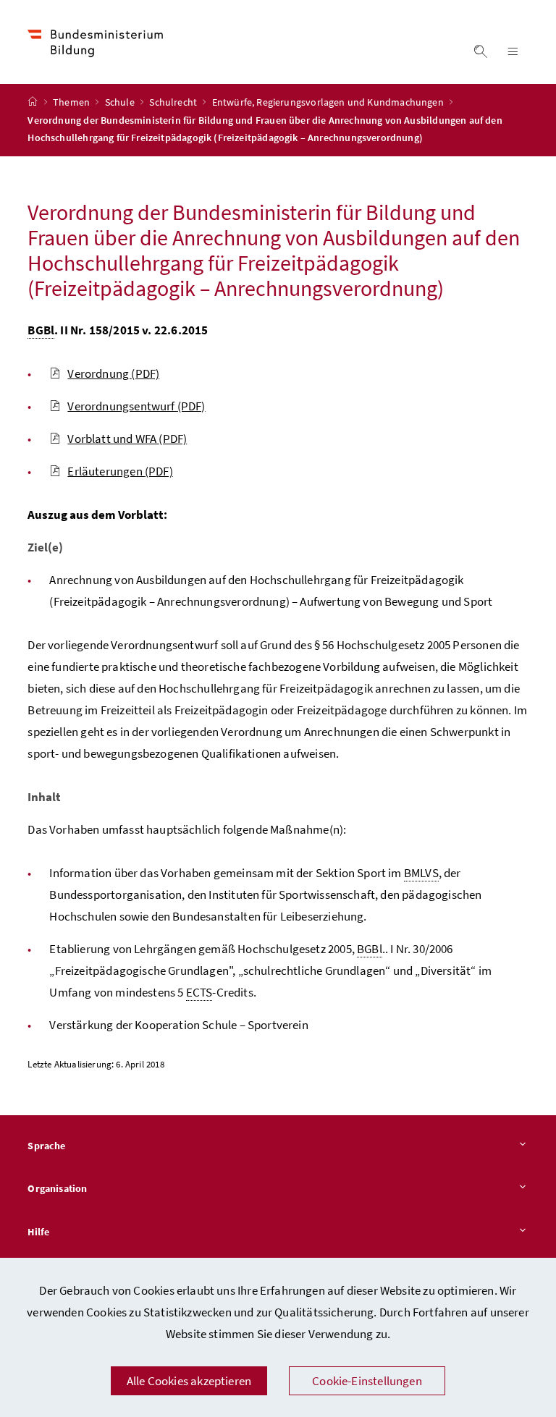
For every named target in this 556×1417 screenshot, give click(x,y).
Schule (121, 102)
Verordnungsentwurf (136, 406)
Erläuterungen (119, 471)
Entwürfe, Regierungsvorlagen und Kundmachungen (329, 102)
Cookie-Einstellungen (367, 1381)
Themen (72, 102)
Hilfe (38, 1231)
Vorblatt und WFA (127, 439)
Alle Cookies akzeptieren (189, 1381)
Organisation (57, 1188)
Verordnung (113, 373)
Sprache (46, 1145)
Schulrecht (174, 102)
